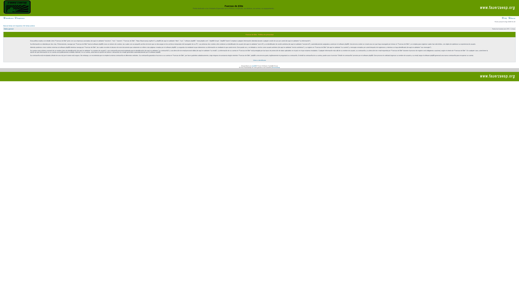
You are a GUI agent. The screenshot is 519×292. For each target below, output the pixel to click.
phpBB (254, 66)
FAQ (505, 18)
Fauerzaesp (276, 67)
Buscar (512, 18)
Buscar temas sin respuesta (12, 26)
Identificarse (9, 18)
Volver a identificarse (259, 60)
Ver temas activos (29, 26)
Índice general (9, 29)
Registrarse (20, 18)
